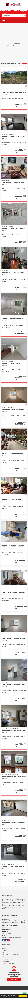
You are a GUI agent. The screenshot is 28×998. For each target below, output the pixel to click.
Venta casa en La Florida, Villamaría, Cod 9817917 (14, 500)
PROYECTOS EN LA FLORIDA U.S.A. (11, 955)
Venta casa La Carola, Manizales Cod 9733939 (14, 182)
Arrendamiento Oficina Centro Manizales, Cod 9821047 (14, 409)
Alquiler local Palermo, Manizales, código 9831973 (14, 228)
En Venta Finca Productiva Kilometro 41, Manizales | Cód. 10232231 (14, 454)
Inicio (4, 948)
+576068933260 (6, 933)
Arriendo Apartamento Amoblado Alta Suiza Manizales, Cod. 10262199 (14, 730)
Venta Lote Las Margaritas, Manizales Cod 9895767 (14, 92)
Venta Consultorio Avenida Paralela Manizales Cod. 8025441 (14, 546)
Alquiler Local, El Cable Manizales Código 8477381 (14, 867)
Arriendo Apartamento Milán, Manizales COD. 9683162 (14, 776)
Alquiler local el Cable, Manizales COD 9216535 (14, 136)
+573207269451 (6, 929)
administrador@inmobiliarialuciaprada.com (12, 937)
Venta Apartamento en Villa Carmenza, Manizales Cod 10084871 (14, 684)
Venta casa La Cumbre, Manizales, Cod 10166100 (14, 273)
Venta (4, 950)
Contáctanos (6, 961)
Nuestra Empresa (7, 959)
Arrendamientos (7, 952)
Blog (4, 957)
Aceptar (22, 995)
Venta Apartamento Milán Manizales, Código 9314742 (14, 638)
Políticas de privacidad (8, 963)
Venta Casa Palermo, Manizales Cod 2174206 (14, 592)
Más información (10, 996)
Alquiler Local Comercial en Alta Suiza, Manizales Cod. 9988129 (14, 363)
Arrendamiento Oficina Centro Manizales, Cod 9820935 (14, 822)
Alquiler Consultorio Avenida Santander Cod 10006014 (14, 319)
